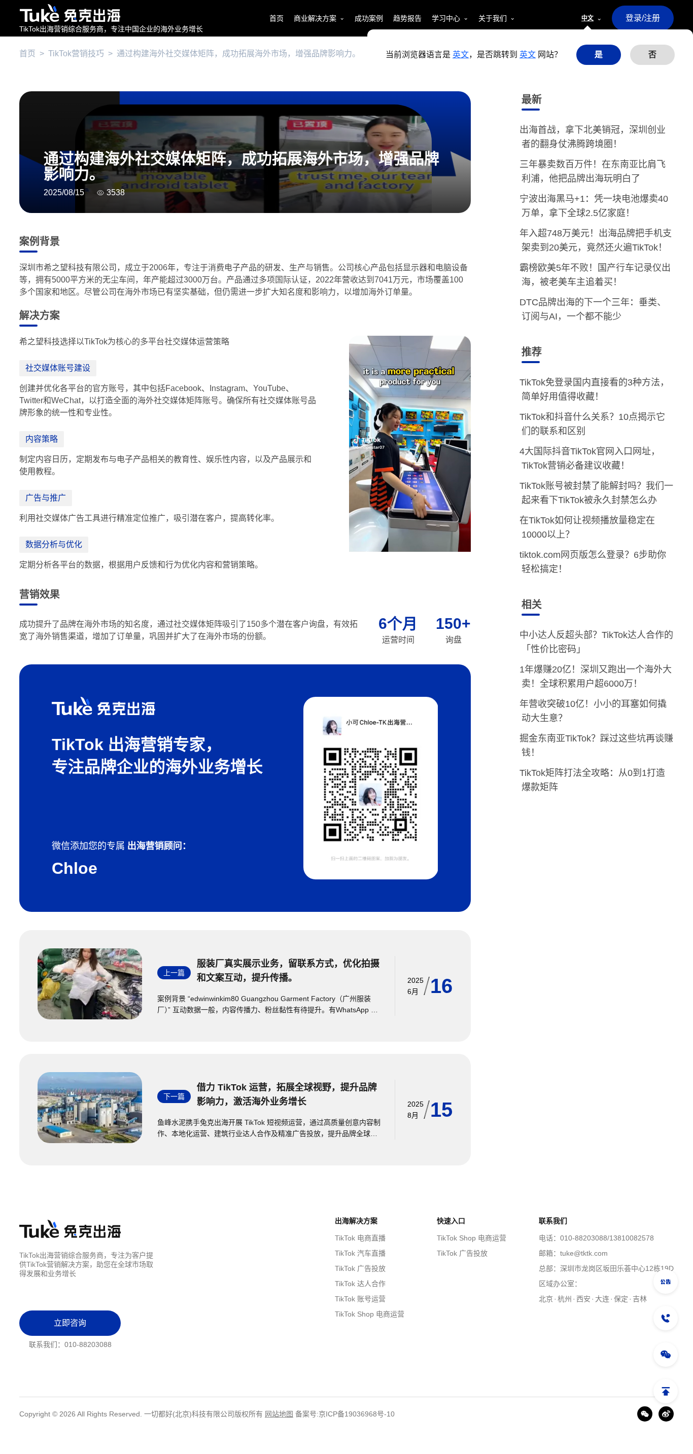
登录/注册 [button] (643, 18)
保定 (621, 1299)
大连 (602, 1299)
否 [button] (652, 54)
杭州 (565, 1299)
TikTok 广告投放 (360, 1268)
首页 (27, 53)
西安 (583, 1299)
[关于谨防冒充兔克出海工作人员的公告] (665, 1281)
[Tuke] (111, 13)
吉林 (640, 1299)
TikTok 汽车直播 (360, 1253)
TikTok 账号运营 (360, 1299)
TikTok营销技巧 (76, 53)
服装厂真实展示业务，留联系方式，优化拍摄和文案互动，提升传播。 (288, 971)
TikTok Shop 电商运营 (369, 1314)
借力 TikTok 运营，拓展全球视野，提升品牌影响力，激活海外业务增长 (287, 1094)
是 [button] (599, 54)
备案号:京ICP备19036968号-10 (345, 1414)
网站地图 (279, 1414)
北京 (546, 1299)
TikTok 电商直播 (360, 1238)
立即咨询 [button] (70, 1323)
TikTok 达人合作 (360, 1284)
